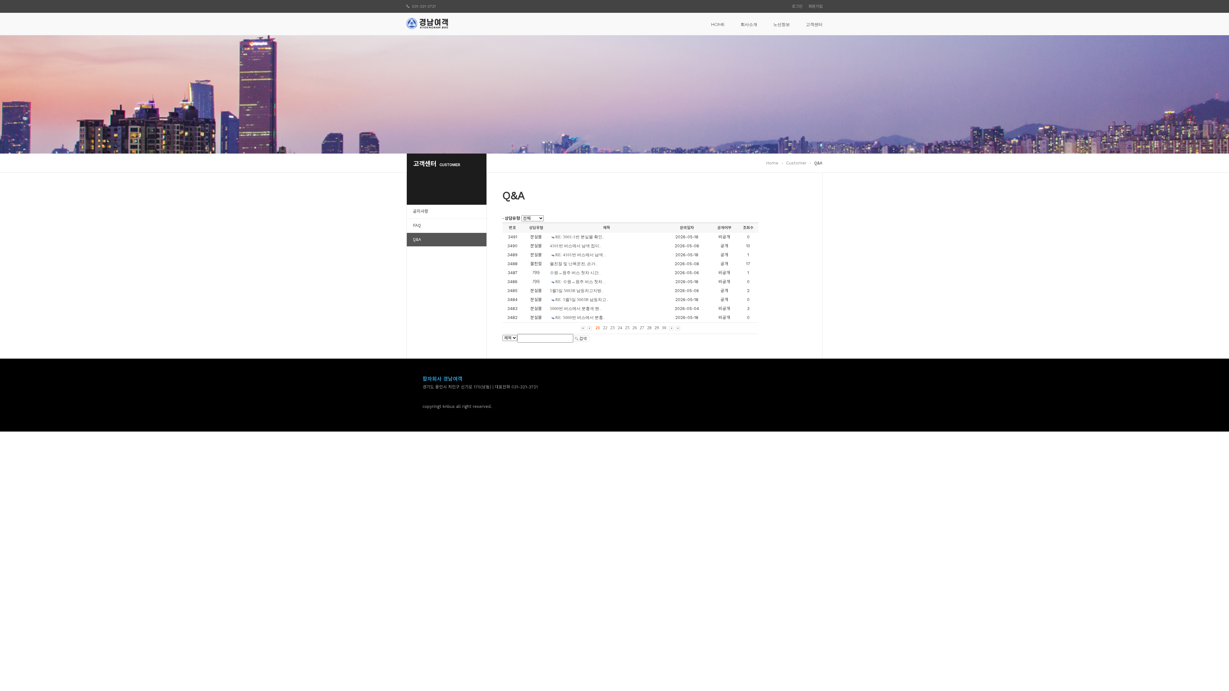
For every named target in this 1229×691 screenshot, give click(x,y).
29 (657, 327)
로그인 (797, 6)
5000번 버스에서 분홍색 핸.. (575, 308)
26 (634, 327)
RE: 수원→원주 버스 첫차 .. (580, 281)
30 (664, 327)
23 (612, 327)
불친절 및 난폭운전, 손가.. (573, 263)
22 (605, 327)
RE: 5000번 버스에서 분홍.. (580, 317)
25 (627, 327)
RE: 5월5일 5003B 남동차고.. (581, 299)
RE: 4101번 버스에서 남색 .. (580, 254)
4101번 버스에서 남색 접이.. (575, 245)
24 (620, 327)
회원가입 (815, 6)
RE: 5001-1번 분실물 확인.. (579, 236)
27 (642, 327)
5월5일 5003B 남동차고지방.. (576, 290)
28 (649, 327)
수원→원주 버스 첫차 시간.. (575, 272)
